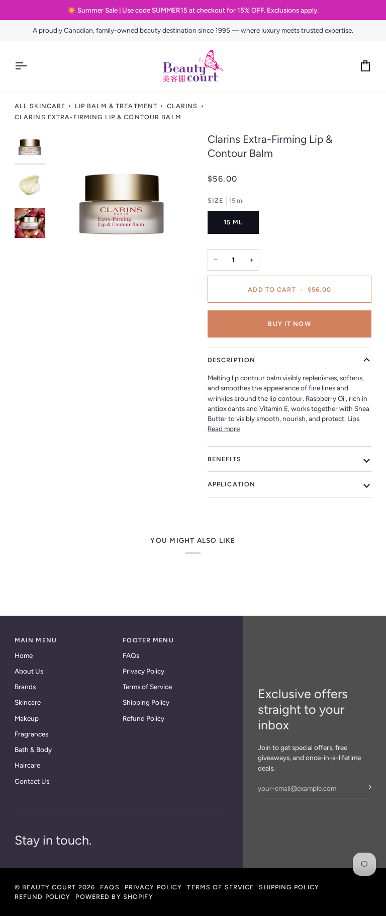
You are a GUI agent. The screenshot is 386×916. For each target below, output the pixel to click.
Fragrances (31, 734)
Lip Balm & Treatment (116, 106)
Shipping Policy (146, 702)
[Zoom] (68, 257)
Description (231, 360)
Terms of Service (147, 687)
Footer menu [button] (148, 640)
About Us (29, 671)
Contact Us (32, 781)
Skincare (28, 702)
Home (24, 655)
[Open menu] (30, 66)
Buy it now (289, 323)
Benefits (224, 459)
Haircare (27, 765)
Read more (224, 429)
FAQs (131, 655)
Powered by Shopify (114, 896)
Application (231, 484)
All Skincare (40, 106)
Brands (25, 687)
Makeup (27, 718)
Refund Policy (143, 718)
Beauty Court (49, 887)
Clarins (182, 106)
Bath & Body (33, 749)
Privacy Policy (143, 671)
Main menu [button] (36, 640)
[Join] (363, 787)
